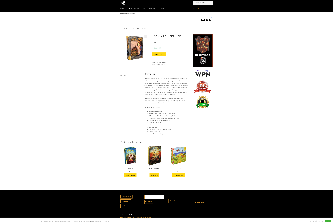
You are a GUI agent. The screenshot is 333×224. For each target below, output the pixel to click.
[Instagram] (204, 20)
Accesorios (152, 9)
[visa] (199, 197)
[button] (145, 36)
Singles (144, 9)
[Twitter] (210, 20)
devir (159, 64)
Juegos (163, 9)
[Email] (212, 20)
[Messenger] (207, 20)
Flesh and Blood (134, 9)
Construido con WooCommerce (142, 217)
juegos (163, 64)
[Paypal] (195, 197)
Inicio (123, 28)
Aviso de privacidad (125, 217)
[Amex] (209, 197)
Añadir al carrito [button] (130, 175)
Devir (132, 28)
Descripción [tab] (123, 75)
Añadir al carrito (159, 54)
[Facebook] (202, 20)
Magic (122, 9)
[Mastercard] (204, 197)
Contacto (173, 201)
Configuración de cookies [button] (316, 221)
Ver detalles (154, 175)
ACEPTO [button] (328, 221)
